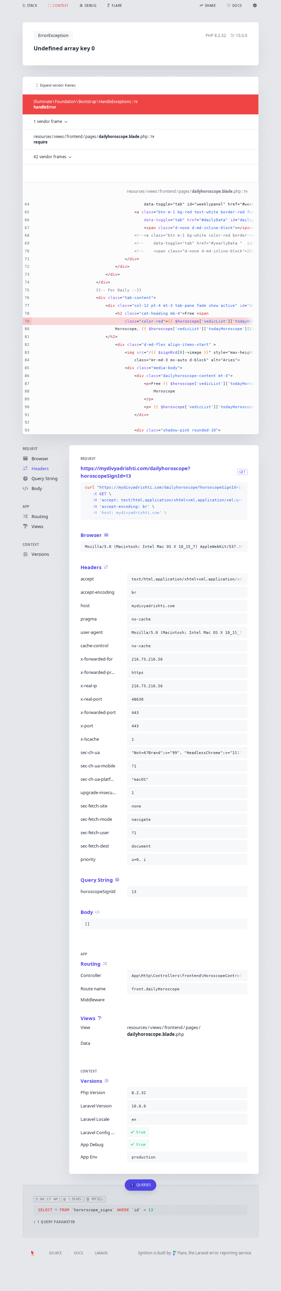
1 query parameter (56, 1222)
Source (55, 1253)
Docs (78, 1253)
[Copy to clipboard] (240, 487)
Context (31, 544)
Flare (182, 1252)
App (26, 506)
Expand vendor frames (58, 85)
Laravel (101, 1253)
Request (30, 449)
